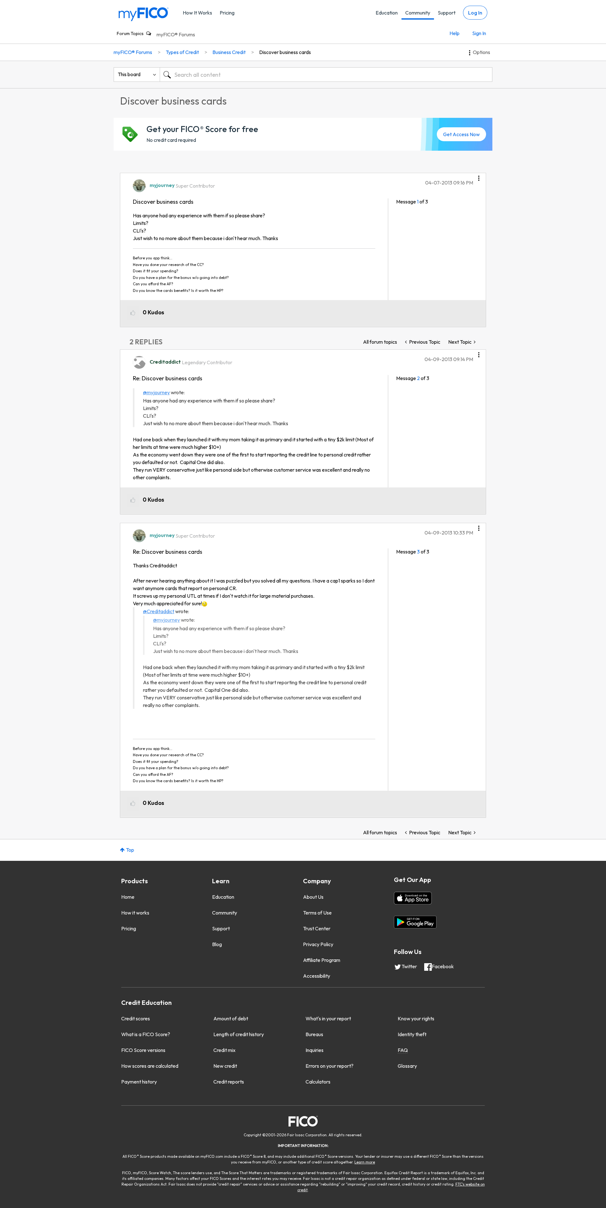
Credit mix (224, 1050)
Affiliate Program (321, 960)
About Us (313, 897)
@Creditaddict (158, 611)
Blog (217, 944)
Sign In (479, 33)
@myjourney (156, 392)
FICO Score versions (143, 1050)
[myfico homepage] (144, 14)
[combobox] (326, 74)
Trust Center (316, 928)
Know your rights (416, 1018)
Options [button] (481, 52)
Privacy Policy (318, 944)
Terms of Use (317, 912)
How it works (135, 912)
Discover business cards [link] (285, 52)
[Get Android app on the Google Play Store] (415, 922)
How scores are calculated (149, 1066)
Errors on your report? (330, 1066)
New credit (225, 1066)
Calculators (318, 1081)
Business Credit (229, 52)
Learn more (364, 1162)
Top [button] (130, 850)
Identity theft (412, 1034)
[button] (478, 176)
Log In (475, 12)
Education (387, 12)
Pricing (227, 12)
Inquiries (315, 1050)
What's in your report (328, 1018)
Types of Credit (182, 52)
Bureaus (314, 1034)
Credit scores (135, 1018)
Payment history (139, 1081)
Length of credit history (238, 1034)
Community (417, 12)
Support (446, 12)
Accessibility (316, 976)
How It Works (197, 12)
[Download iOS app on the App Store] (413, 898)
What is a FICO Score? (145, 1034)
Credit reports (228, 1081)
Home (127, 897)
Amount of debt (230, 1018)
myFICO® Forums (176, 34)
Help (454, 33)
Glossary (407, 1066)
